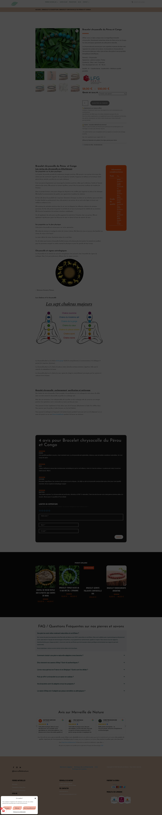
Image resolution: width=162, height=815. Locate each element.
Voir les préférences (29, 808)
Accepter (7, 808)
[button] (35, 798)
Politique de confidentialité (19, 812)
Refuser (17, 808)
